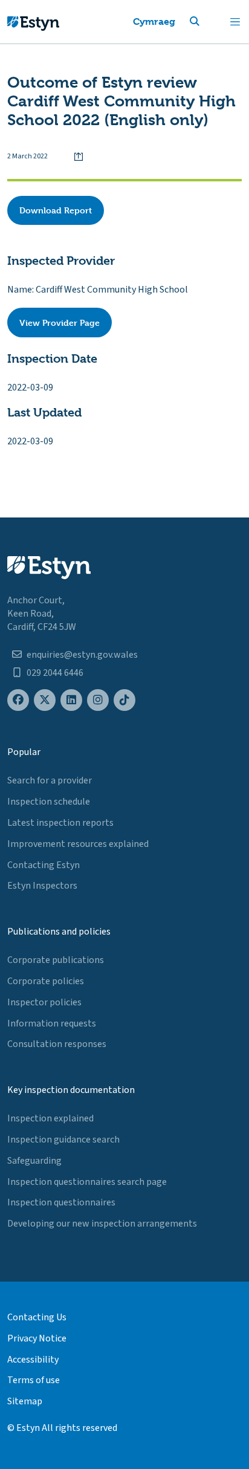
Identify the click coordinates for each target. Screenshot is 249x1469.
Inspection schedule (48, 801)
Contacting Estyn (43, 865)
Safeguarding (34, 1160)
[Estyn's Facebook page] (18, 700)
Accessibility (33, 1359)
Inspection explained (50, 1118)
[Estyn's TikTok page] (124, 700)
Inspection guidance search (63, 1139)
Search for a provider (49, 780)
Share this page (78, 156)
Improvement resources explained (78, 844)
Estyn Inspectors (42, 885)
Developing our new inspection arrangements (102, 1223)
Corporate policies (45, 981)
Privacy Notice (36, 1338)
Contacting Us (36, 1317)
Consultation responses (56, 1044)
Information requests (51, 1023)
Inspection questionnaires (61, 1202)
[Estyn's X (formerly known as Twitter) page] (44, 700)
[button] (209, 21)
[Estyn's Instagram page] (98, 700)
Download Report (55, 210)
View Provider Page (59, 322)
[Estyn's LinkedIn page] (71, 700)
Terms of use (33, 1380)
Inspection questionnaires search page (87, 1181)
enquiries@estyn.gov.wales (82, 654)
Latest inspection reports (60, 822)
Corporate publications (55, 960)
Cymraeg (154, 21)
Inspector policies (44, 1002)
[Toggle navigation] (235, 21)
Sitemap (24, 1401)
